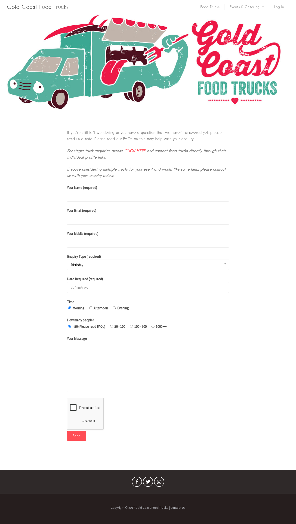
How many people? (80, 320)
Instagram (159, 483)
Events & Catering (245, 7)
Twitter (148, 483)
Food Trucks (209, 7)
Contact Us (177, 508)
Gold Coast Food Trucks (38, 6)
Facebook (137, 483)
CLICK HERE (134, 150)
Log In (279, 7)
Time (70, 302)
